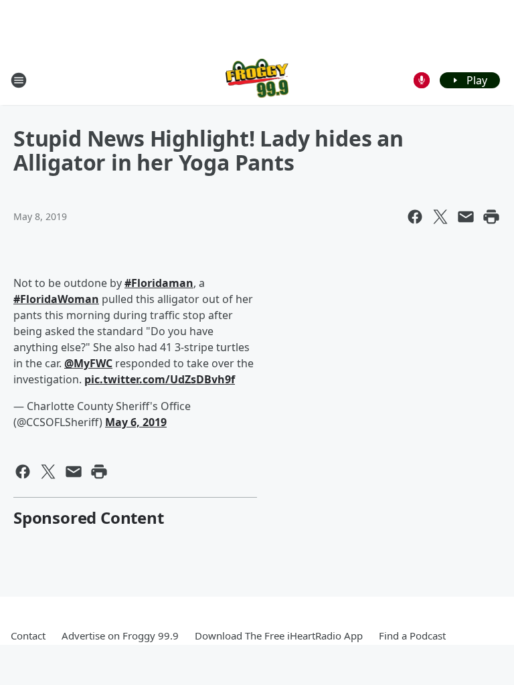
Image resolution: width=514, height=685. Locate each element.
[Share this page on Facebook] (415, 216)
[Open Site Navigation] (19, 80)
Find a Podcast (412, 635)
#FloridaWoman (56, 299)
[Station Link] (257, 80)
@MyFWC (88, 363)
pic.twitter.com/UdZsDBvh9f (159, 379)
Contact (28, 635)
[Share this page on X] (440, 216)
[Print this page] (491, 216)
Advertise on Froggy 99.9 (120, 635)
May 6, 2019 (136, 422)
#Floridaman (158, 283)
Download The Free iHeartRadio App (279, 635)
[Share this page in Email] (465, 216)
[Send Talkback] (422, 80)
